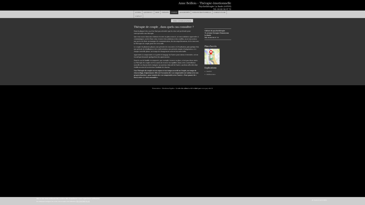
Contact (138, 16)
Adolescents (185, 12)
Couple (174, 12)
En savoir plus (83, 201)
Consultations (219, 12)
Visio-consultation (182, 21)
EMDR (157, 12)
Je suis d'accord (319, 200)
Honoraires (156, 88)
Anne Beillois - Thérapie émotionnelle (205, 3)
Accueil (138, 12)
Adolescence (211, 74)
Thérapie (165, 12)
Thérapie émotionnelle (201, 12)
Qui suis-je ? (148, 12)
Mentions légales (168, 88)
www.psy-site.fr (207, 88)
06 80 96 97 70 (224, 9)
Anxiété (209, 71)
